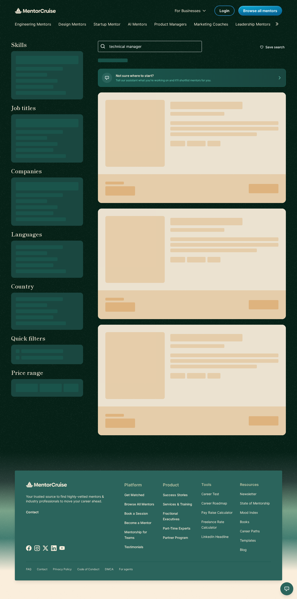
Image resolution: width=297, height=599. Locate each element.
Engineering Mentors (33, 24)
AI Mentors (137, 24)
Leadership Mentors (253, 24)
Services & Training (177, 504)
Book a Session (136, 513)
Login (224, 10)
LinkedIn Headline (215, 537)
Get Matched (134, 495)
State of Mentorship (255, 503)
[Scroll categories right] (278, 24)
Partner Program (175, 538)
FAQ (28, 569)
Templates (248, 540)
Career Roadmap (214, 503)
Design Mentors (72, 24)
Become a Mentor (137, 523)
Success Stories (175, 495)
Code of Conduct (88, 569)
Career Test (210, 494)
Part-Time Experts (176, 528)
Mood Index (249, 512)
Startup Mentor (107, 24)
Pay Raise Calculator (216, 512)
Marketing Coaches (211, 24)
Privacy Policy (62, 569)
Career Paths (250, 531)
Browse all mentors (260, 10)
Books (244, 522)
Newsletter (248, 494)
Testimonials (133, 547)
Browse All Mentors (139, 504)
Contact (32, 512)
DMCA (109, 569)
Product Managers (170, 24)
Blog (243, 550)
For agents (126, 569)
